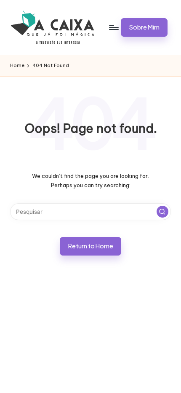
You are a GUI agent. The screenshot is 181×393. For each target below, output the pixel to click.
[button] (144, 27)
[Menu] (113, 27)
